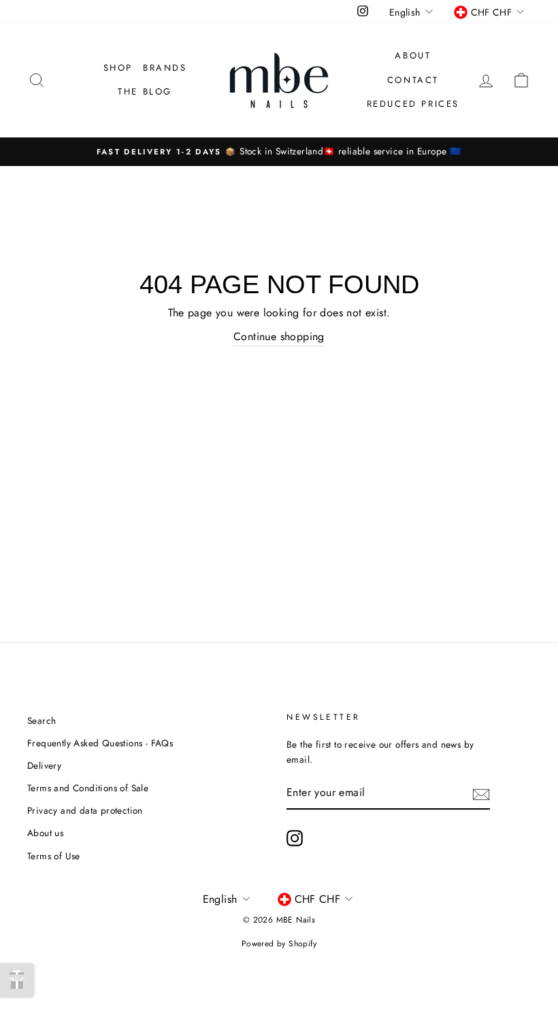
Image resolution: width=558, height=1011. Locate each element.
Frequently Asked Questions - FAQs (100, 743)
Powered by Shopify (279, 944)
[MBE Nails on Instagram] (294, 838)
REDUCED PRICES (413, 103)
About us (45, 833)
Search (41, 720)
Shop (118, 67)
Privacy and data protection (85, 810)
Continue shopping (279, 336)
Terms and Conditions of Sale (87, 788)
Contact (413, 79)
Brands (165, 67)
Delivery (44, 765)
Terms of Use (53, 856)
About (413, 55)
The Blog (145, 91)
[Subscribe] (481, 793)
